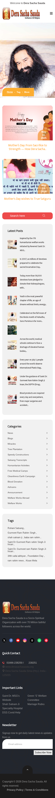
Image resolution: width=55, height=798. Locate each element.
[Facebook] (11, 640)
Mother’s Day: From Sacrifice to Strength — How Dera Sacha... (27, 147)
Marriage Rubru (36, 704)
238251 (33, 662)
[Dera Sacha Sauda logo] (21, 607)
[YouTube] (18, 640)
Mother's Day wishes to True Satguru (27, 198)
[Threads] (32, 640)
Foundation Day (36, 556)
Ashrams (12, 487)
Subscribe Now (43, 752)
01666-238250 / (15, 662)
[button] (51, 13)
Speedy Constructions (18, 454)
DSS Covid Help (11, 712)
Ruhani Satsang (16, 528)
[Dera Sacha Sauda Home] (21, 13)
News (10, 433)
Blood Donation (15, 481)
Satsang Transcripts (17, 460)
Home (10, 92)
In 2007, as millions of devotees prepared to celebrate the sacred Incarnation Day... (33, 263)
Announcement (15, 492)
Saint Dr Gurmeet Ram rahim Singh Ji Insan (27, 543)
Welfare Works (15, 503)
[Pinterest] (46, 640)
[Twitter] (4, 640)
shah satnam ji (15, 537)
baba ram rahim (32, 537)
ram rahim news (16, 560)
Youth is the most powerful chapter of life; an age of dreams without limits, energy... (33, 300)
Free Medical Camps (18, 471)
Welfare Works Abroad (18, 498)
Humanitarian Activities (18, 465)
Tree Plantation (15, 449)
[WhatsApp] (39, 640)
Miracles (12, 444)
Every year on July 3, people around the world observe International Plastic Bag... (31, 363)
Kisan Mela (31, 560)
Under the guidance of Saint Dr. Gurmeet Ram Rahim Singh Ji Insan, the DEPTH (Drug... (33, 380)
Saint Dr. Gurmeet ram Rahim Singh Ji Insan (27, 550)
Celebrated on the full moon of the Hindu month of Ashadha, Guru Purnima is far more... (33, 317)
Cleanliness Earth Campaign (21, 476)
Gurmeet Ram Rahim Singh (22, 532)
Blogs (10, 438)
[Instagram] (25, 640)
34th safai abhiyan (17, 556)
